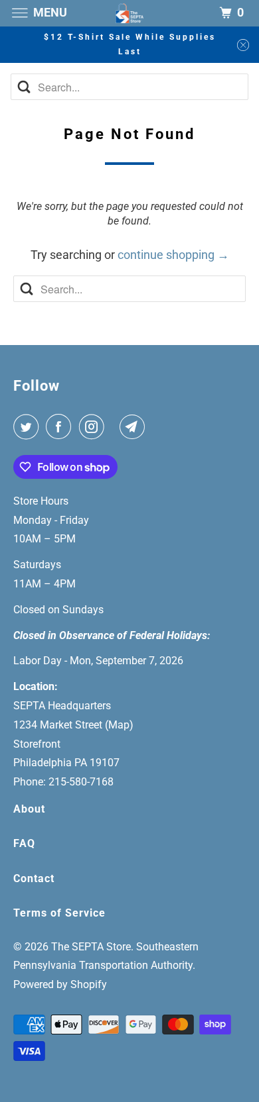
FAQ (24, 843)
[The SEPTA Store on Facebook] (61, 427)
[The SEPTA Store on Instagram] (94, 427)
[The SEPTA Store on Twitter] (28, 427)
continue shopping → (173, 255)
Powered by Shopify (60, 984)
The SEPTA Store (91, 946)
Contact (33, 878)
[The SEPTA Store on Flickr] (115, 427)
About (29, 809)
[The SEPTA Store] (130, 13)
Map (119, 725)
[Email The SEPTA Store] (135, 427)
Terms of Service (59, 913)
